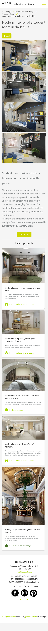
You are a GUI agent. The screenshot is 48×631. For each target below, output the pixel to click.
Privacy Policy (24, 599)
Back (8, 36)
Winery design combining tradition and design (22, 531)
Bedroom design (16, 410)
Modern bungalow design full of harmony (19, 445)
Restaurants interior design (20, 546)
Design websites (9, 616)
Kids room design (8, 14)
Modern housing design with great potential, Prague (20, 340)
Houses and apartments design (21, 304)
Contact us (24, 234)
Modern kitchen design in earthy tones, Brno (22, 289)
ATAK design (6, 12)
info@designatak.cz (24, 572)
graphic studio (31, 616)
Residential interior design (24, 12)
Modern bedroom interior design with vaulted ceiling (22, 397)
